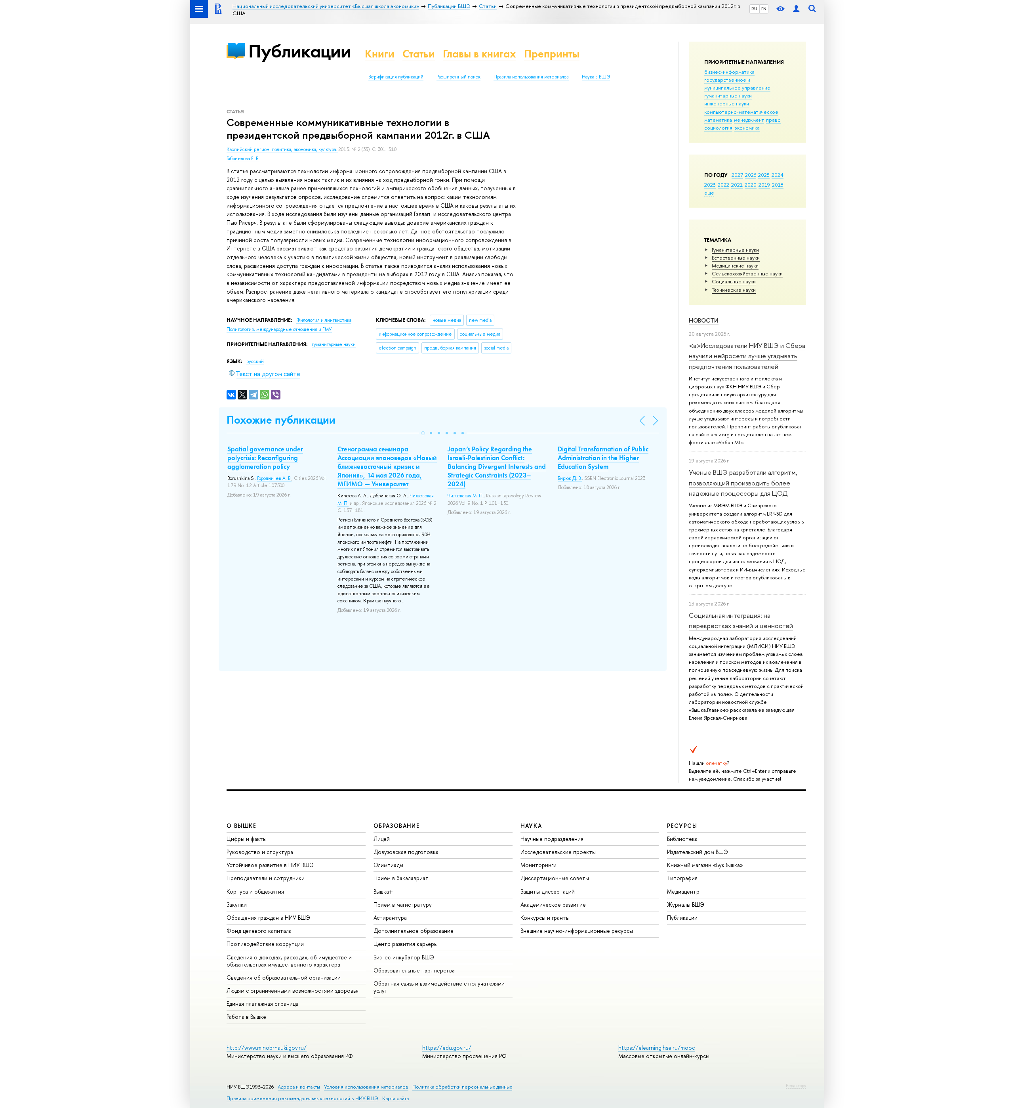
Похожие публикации (281, 420)
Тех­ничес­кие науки (734, 289)
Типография (682, 878)
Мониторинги (538, 865)
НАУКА (531, 825)
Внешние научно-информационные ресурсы (576, 930)
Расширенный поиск (458, 77)
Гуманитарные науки (735, 249)
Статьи (418, 54)
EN (763, 8)
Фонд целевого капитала (259, 930)
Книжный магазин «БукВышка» (705, 865)
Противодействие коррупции (265, 944)
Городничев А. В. (274, 478)
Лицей (382, 838)
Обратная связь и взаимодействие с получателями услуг (439, 987)
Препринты (551, 54)
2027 (737, 174)
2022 (723, 184)
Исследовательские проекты (558, 852)
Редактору (796, 1085)
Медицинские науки (735, 265)
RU (754, 8)
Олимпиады (388, 865)
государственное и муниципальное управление (737, 83)
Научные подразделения (551, 838)
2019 (764, 184)
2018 (777, 184)
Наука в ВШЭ (596, 77)
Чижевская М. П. (466, 496)
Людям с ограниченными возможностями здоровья (292, 990)
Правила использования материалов (531, 77)
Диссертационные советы (554, 878)
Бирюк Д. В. (570, 478)
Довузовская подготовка (406, 852)
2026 (750, 174)
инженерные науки (726, 103)
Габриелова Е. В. (243, 158)
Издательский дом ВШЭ (697, 852)
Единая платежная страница (262, 1003)
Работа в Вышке (246, 1016)
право (773, 119)
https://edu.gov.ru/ (446, 1047)
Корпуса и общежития (255, 891)
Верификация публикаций (395, 77)
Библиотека (682, 838)
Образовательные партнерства (414, 970)
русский (255, 361)
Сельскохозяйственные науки (747, 273)
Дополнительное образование (414, 930)
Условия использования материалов (366, 1086)
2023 (710, 184)
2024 (777, 174)
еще (709, 192)
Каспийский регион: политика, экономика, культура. (282, 149)
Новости (704, 320)
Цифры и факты (247, 838)
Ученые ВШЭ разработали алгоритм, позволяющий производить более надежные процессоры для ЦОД (743, 483)
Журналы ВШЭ (685, 904)
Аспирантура (390, 917)
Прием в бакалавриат (401, 878)
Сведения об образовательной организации (284, 977)
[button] (423, 433)
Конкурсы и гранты (545, 917)
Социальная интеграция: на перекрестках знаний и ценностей (741, 620)
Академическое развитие (553, 904)
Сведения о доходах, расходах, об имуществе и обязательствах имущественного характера (289, 960)
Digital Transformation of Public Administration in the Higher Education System (603, 458)
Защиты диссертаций (547, 891)
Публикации (299, 51)
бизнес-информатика (729, 71)
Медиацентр (683, 891)
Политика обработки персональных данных (462, 1086)
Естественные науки (736, 257)
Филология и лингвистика (323, 320)
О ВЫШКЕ (242, 825)
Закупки (237, 904)
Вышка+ (383, 891)
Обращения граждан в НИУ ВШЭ (268, 917)
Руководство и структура (260, 852)
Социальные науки (734, 281)
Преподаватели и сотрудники (266, 878)
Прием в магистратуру (403, 904)
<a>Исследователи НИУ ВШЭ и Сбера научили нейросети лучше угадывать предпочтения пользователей (747, 356)
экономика (747, 127)
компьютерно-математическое (741, 111)
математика (718, 119)
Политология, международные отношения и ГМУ (279, 329)
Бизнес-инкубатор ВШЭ (404, 957)
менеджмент (749, 119)
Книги (380, 54)
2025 (764, 174)
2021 (737, 184)
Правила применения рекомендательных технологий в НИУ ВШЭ (302, 1098)
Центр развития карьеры (406, 944)
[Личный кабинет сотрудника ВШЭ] (796, 9)
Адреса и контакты (299, 1086)
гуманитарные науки (728, 95)
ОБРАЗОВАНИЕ (396, 825)
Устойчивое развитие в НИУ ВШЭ (270, 865)
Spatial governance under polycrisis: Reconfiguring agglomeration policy (265, 458)
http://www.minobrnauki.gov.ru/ (267, 1047)
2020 (751, 184)
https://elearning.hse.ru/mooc (656, 1047)
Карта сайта (395, 1098)
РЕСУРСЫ (682, 825)
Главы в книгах (479, 54)
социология (718, 127)
